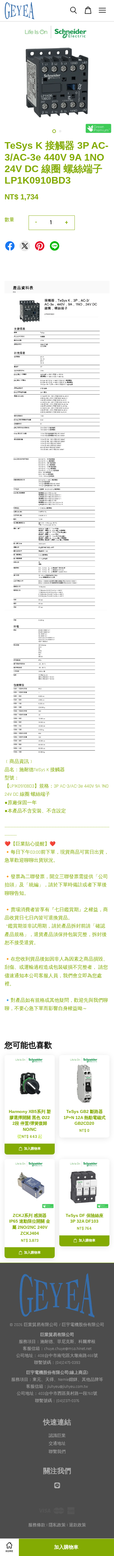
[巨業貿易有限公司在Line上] (57, 1488)
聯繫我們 (57, 1451)
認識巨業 (57, 1435)
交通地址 (57, 1443)
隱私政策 (57, 1525)
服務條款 (36, 1525)
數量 (9, 220)
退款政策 (77, 1525)
